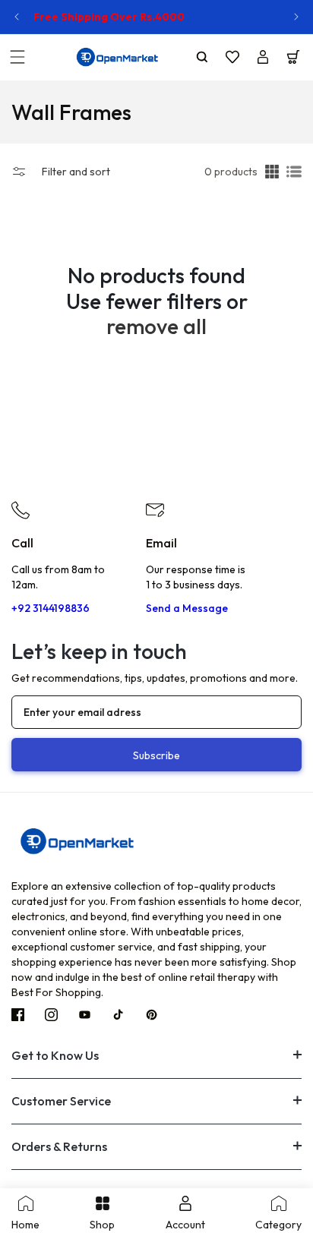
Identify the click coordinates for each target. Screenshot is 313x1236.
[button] (17, 57)
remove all (156, 326)
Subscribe (156, 755)
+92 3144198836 (50, 608)
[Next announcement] (296, 16)
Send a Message (187, 608)
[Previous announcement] (16, 16)
